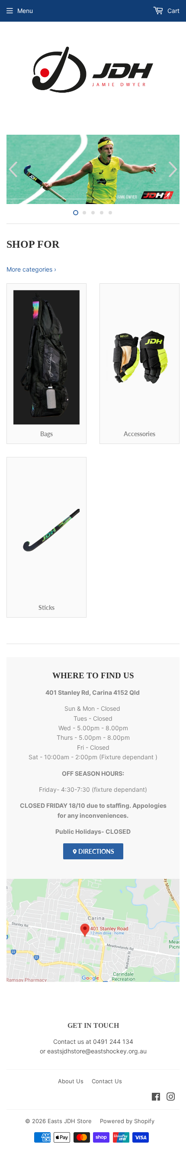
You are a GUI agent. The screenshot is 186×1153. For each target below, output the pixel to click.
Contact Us (107, 1081)
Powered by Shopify (127, 1120)
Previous (11, 169)
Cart (173, 10)
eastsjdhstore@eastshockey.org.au (97, 1051)
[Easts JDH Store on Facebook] (155, 1097)
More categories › (31, 269)
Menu (25, 10)
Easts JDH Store (70, 1120)
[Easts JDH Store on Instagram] (171, 1097)
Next (174, 169)
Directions (95, 851)
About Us (70, 1081)
